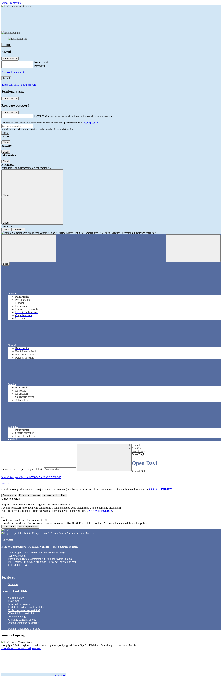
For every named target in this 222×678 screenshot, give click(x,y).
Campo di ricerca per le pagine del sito (22, 469)
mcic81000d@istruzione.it (44, 558)
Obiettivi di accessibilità (21, 613)
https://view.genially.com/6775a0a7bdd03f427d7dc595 (31, 477)
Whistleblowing (17, 616)
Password (39, 65)
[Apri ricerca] (193, 248)
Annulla (6, 229)
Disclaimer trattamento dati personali (21, 648)
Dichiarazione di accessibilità (24, 610)
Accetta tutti (54, 495)
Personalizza (9, 495)
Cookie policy (16, 597)
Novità (135, 448)
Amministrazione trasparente (24, 622)
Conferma (18, 229)
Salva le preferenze (28, 526)
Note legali (14, 600)
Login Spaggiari (90, 122)
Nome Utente (41, 62)
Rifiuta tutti (29, 495)
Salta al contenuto (11, 2)
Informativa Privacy (19, 604)
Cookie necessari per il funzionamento (22, 520)
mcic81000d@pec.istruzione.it (45, 561)
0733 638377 (20, 555)
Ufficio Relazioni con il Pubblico (26, 607)
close (5, 264)
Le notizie (137, 451)
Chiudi (6, 142)
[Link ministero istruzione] (16, 6)
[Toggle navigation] (28, 248)
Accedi (6, 45)
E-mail (37, 115)
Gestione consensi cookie (22, 619)
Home (135, 445)
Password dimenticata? (13, 72)
